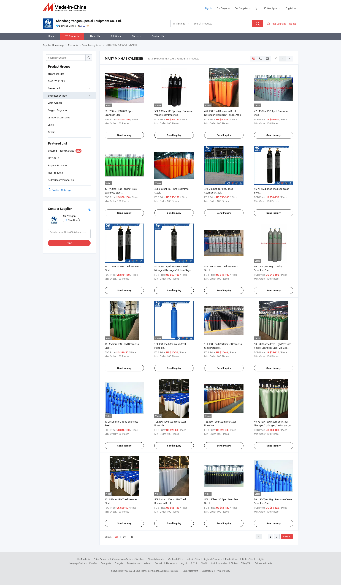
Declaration (207, 570)
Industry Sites (193, 559)
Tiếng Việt (246, 563)
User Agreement (190, 570)
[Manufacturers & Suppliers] (65, 7)
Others (51, 132)
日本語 (204, 563)
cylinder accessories (59, 117)
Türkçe (234, 563)
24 (116, 536)
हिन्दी (213, 563)
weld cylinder (55, 103)
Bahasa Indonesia (263, 563)
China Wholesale (156, 559)
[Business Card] (89, 208)
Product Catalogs (61, 190)
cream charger (56, 73)
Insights (260, 559)
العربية (184, 563)
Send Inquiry (124, 135)
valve (51, 124)
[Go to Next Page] (289, 58)
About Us (95, 36)
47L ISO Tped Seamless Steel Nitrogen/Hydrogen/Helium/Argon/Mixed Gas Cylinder (227, 114)
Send (69, 243)
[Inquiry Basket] (257, 8)
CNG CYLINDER (56, 81)
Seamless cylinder (57, 95)
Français (119, 563)
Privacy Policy (223, 570)
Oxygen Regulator (58, 110)
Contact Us (157, 36)
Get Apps (272, 8)
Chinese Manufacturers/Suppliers (128, 559)
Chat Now (73, 220)
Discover (136, 36)
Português (106, 563)
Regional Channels (212, 559)
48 (132, 536)
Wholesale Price (175, 559)
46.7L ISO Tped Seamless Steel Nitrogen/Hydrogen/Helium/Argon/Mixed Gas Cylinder (177, 270)
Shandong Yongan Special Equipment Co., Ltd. (89, 21)
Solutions (115, 36)
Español (93, 563)
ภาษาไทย (223, 563)
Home (51, 36)
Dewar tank (54, 88)
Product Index (232, 559)
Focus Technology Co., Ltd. (147, 570)
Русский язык (133, 563)
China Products (101, 559)
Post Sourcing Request (283, 23)
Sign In (208, 8)
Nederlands (171, 563)
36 (124, 536)
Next (285, 536)
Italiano (147, 563)
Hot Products (83, 559)
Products (74, 36)
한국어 (194, 563)
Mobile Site (247, 559)
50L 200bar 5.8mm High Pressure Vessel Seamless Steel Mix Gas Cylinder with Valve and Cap (272, 347)
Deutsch (159, 563)
